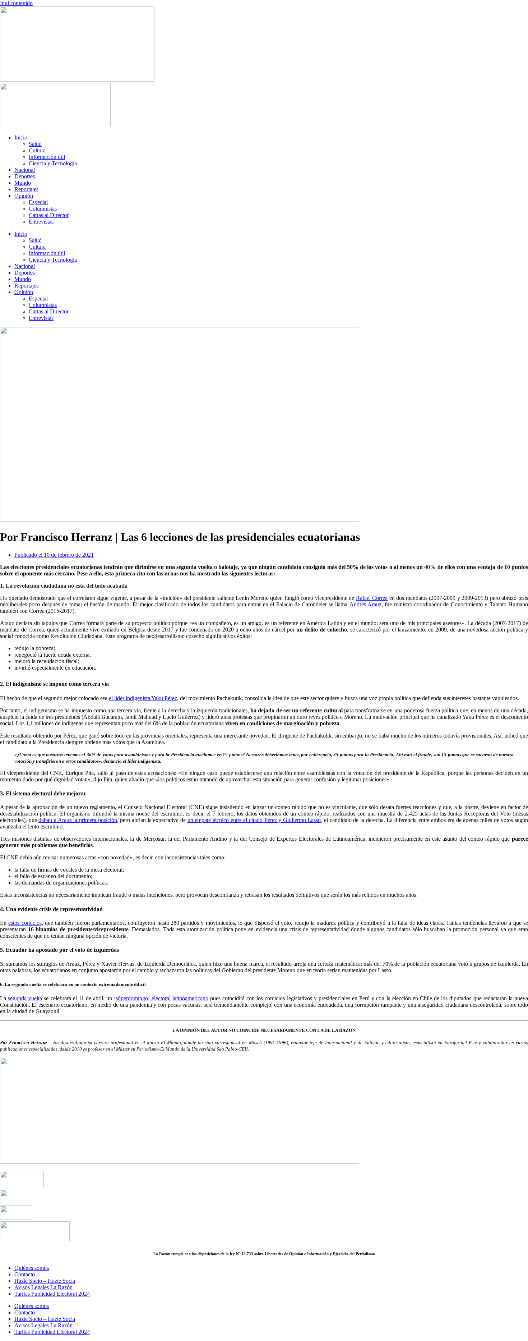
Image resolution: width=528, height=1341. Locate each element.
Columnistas (43, 209)
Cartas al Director (49, 215)
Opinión (23, 196)
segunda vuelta (25, 998)
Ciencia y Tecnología (53, 163)
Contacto (24, 1274)
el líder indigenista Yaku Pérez (143, 698)
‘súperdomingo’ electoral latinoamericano (161, 998)
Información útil (47, 157)
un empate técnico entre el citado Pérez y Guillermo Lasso (254, 820)
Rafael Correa (372, 598)
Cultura (37, 150)
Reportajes (26, 189)
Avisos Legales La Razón (43, 1287)
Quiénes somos (31, 1268)
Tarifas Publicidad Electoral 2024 (52, 1294)
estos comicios (24, 923)
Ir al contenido (16, 3)
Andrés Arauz (365, 604)
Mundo (22, 183)
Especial (38, 202)
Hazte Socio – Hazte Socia (44, 1281)
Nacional (24, 170)
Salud (35, 144)
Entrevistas (41, 222)
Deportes (24, 176)
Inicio (20, 137)
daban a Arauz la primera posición (77, 820)
